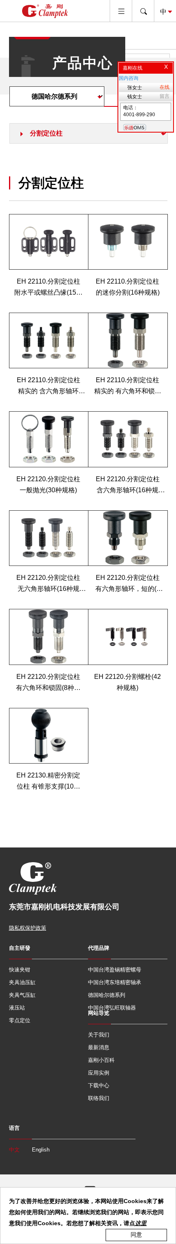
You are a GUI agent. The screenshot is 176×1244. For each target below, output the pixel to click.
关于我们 (98, 1035)
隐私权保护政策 (27, 928)
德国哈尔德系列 (106, 995)
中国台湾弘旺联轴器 (112, 1008)
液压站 (17, 1008)
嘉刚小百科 (101, 1060)
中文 (14, 1150)
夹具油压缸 (22, 982)
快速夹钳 (19, 970)
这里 (141, 1223)
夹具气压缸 (22, 995)
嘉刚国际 (45, 11)
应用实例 (98, 1073)
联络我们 (98, 1098)
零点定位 (19, 1020)
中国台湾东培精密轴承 (114, 982)
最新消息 (98, 1047)
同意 (136, 1234)
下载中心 (98, 1085)
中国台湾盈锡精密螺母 (114, 970)
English (41, 1150)
